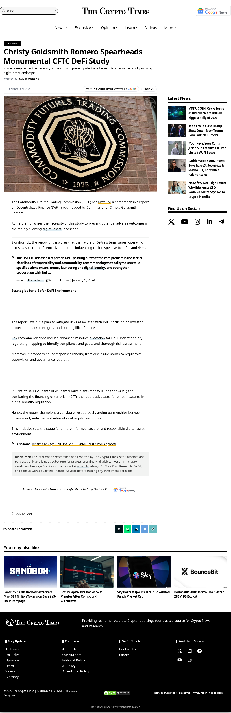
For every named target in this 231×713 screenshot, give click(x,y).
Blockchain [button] (35, 280)
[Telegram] (221, 222)
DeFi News (12, 43)
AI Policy (68, 666)
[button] (153, 529)
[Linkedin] (189, 650)
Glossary (12, 677)
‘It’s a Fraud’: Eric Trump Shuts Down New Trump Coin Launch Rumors (205, 130)
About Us (69, 649)
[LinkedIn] (209, 222)
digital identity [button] (94, 267)
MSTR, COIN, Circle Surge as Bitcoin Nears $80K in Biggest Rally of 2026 (206, 113)
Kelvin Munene (28, 79)
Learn (9, 666)
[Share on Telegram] (144, 529)
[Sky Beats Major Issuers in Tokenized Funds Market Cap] (144, 572)
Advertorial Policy (75, 671)
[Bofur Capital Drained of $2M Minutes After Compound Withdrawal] (87, 572)
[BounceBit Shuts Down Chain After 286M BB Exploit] (200, 572)
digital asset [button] (52, 229)
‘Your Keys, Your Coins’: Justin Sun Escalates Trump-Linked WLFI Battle (207, 148)
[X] (171, 222)
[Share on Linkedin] (136, 529)
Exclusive (12, 655)
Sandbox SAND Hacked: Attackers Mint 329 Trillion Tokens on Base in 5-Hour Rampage (30, 596)
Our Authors (71, 655)
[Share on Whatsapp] (127, 529)
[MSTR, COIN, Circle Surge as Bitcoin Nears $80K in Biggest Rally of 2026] (177, 113)
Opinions (12, 660)
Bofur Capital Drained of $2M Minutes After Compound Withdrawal (81, 596)
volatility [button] (83, 466)
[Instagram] (197, 222)
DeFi (29, 513)
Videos (10, 671)
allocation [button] (97, 338)
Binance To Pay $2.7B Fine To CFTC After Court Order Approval (74, 444)
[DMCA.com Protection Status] (116, 693)
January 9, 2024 (83, 280)
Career (124, 655)
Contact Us (127, 649)
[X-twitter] (179, 650)
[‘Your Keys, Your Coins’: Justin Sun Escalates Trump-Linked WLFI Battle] (177, 148)
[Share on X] (119, 529)
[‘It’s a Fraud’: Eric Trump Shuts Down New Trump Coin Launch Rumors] (177, 130)
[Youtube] (179, 660)
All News (12, 649)
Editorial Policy (73, 660)
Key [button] (14, 338)
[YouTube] (184, 222)
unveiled (104, 202)
